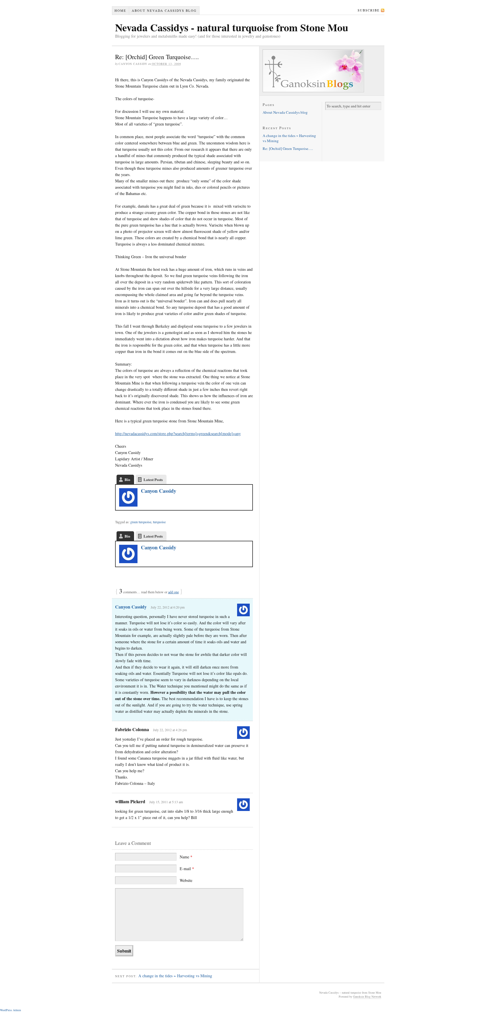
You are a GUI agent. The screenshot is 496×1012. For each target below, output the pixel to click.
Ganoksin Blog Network (367, 996)
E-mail (187, 868)
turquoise (159, 521)
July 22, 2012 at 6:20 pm (168, 607)
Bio (127, 479)
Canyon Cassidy (158, 491)
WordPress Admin (10, 1010)
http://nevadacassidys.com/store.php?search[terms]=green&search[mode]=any (178, 433)
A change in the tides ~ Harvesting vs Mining (175, 975)
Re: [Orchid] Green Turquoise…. (288, 148)
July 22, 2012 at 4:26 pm (170, 729)
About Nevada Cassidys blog (164, 10)
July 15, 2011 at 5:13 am (166, 801)
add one (173, 592)
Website (186, 880)
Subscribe (369, 10)
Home (120, 10)
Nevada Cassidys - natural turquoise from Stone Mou (231, 27)
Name (186, 857)
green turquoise (140, 521)
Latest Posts (153, 479)
